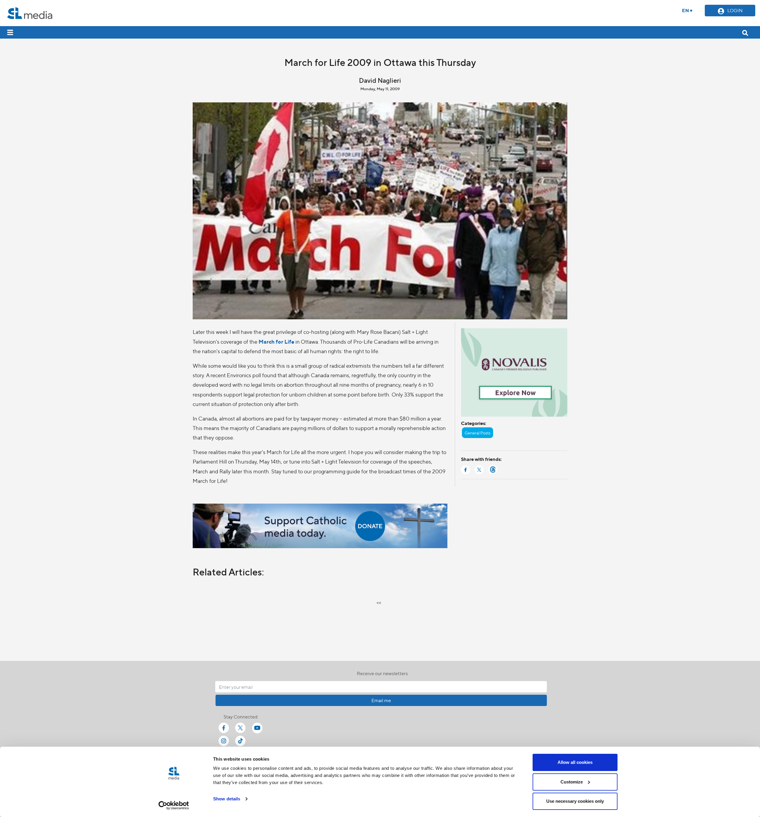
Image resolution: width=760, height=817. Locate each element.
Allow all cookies (575, 762)
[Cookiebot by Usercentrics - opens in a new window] (174, 805)
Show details (226, 798)
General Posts (477, 432)
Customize (571, 781)
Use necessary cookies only (575, 801)
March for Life (276, 341)
